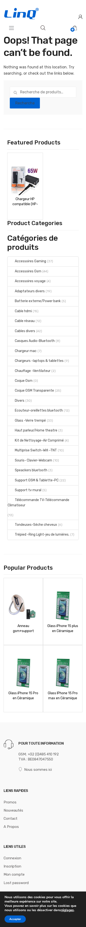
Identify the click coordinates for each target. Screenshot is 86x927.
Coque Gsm (23, 381)
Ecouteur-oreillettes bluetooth (39, 410)
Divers (19, 401)
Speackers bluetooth (31, 470)
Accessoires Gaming (30, 261)
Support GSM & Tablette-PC (37, 480)
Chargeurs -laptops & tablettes (39, 361)
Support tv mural (28, 490)
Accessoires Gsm (28, 271)
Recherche (25, 103)
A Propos (11, 827)
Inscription (12, 866)
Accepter (15, 919)
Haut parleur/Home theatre (36, 430)
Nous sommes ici (38, 769)
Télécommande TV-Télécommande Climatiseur (38, 503)
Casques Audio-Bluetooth (35, 341)
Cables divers (25, 331)
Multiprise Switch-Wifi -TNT (36, 450)
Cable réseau (25, 321)
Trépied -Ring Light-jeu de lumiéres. (42, 534)
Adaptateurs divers (30, 291)
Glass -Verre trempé (30, 421)
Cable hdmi (23, 311)
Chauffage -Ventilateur (32, 371)
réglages (67, 910)
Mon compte (14, 874)
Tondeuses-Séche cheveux (36, 525)
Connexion (12, 858)
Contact (10, 818)
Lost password (16, 883)
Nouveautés (13, 810)
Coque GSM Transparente (34, 391)
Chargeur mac (26, 351)
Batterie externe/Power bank (38, 301)
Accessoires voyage (30, 281)
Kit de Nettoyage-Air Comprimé (39, 440)
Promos (10, 802)
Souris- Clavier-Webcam (33, 460)
